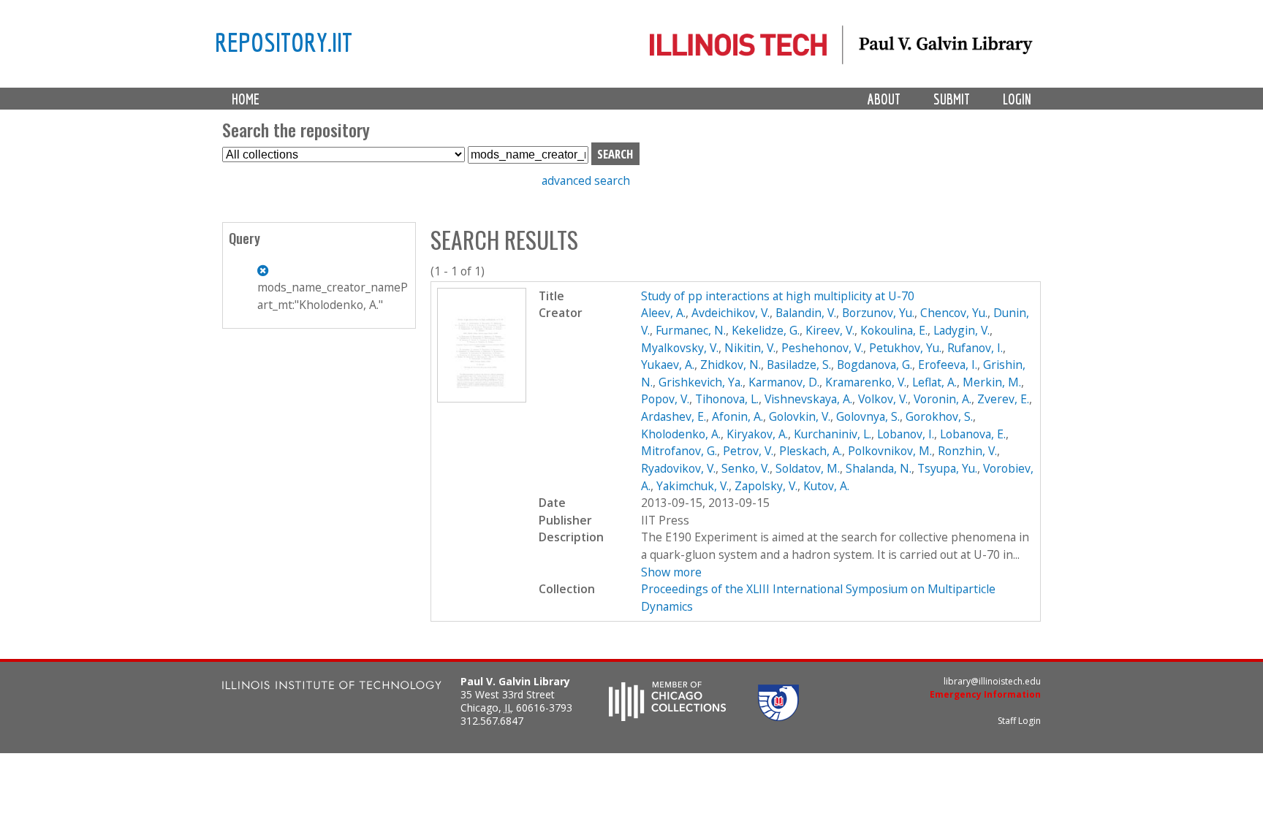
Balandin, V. (805, 313)
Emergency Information (985, 694)
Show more (671, 572)
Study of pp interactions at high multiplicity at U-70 (777, 296)
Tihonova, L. (727, 399)
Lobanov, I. (905, 434)
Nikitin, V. (749, 348)
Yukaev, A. (667, 364)
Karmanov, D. (783, 382)
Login (1017, 99)
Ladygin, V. (961, 330)
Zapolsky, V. (766, 486)
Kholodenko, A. (681, 434)
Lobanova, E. (973, 434)
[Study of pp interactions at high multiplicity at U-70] (482, 398)
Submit (951, 99)
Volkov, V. (883, 399)
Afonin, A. (737, 416)
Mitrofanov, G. (679, 451)
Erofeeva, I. (947, 364)
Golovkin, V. (799, 416)
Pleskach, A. (810, 451)
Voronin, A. (942, 399)
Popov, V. (665, 399)
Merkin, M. (992, 382)
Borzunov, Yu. (878, 313)
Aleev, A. (663, 313)
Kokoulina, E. (894, 330)
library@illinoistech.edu (992, 681)
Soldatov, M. (807, 468)
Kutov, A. (826, 486)
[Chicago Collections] (667, 717)
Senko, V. (745, 468)
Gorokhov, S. (939, 416)
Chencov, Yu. (953, 313)
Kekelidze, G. (766, 330)
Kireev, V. (829, 330)
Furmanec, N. (691, 330)
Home (245, 99)
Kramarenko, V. (865, 382)
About (884, 99)
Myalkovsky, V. (679, 348)
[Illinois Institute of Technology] (331, 687)
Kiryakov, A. (757, 434)
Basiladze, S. (799, 364)
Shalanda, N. (878, 468)
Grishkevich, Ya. (701, 382)
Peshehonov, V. (822, 348)
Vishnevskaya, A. (808, 399)
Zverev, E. (1003, 399)
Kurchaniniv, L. (832, 434)
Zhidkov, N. (730, 364)
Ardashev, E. (673, 416)
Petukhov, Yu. (905, 348)
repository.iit (283, 41)
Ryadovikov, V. (678, 468)
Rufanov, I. (975, 348)
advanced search (586, 180)
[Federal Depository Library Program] (778, 717)
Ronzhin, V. (967, 451)
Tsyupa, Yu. (947, 468)
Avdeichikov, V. (730, 313)
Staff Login (1019, 720)
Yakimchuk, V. (692, 486)
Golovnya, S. (868, 416)
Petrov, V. (748, 451)
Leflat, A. (934, 382)
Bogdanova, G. (874, 364)
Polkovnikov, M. (890, 451)
